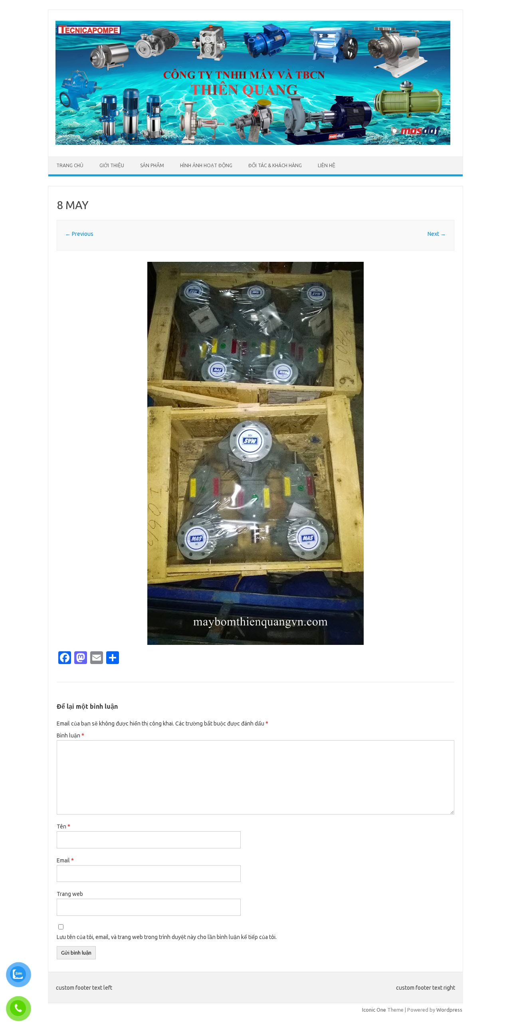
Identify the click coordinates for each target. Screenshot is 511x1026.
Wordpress (449, 1009)
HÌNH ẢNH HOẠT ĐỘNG (206, 165)
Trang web (70, 894)
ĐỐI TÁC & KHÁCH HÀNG (275, 165)
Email (65, 860)
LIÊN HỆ (326, 165)
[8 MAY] (255, 453)
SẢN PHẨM (152, 165)
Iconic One (374, 1009)
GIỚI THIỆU (111, 165)
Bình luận (70, 735)
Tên (63, 826)
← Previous (79, 234)
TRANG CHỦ (69, 165)
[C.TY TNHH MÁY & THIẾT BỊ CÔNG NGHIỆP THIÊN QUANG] (252, 143)
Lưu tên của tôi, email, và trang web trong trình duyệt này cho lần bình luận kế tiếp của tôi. (167, 937)
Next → (437, 234)
